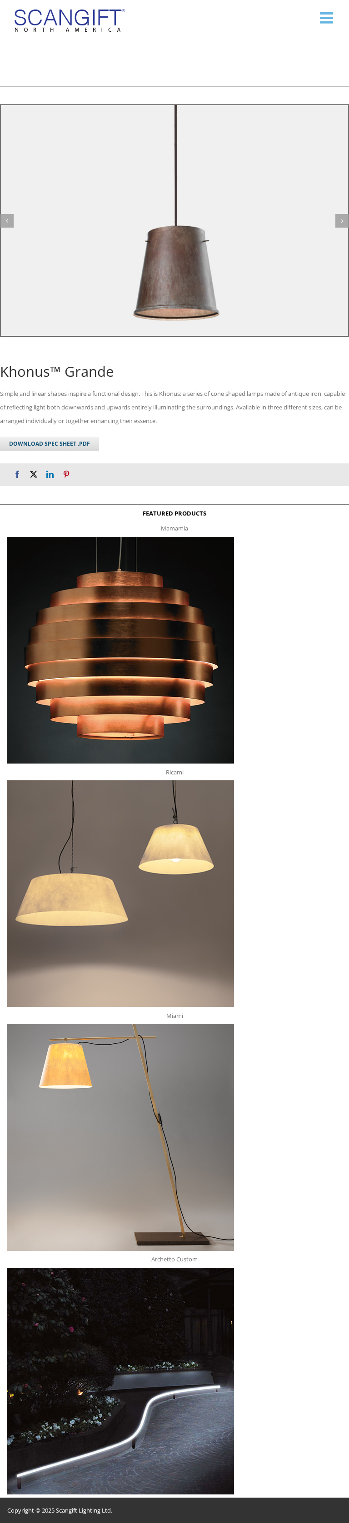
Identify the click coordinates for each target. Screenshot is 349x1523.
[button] (7, 221)
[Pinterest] (66, 474)
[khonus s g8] (174, 220)
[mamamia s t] (120, 539)
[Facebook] (17, 474)
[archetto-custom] (120, 1270)
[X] (33, 474)
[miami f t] (120, 1027)
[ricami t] (120, 783)
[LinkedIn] (50, 474)
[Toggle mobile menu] (327, 17)
